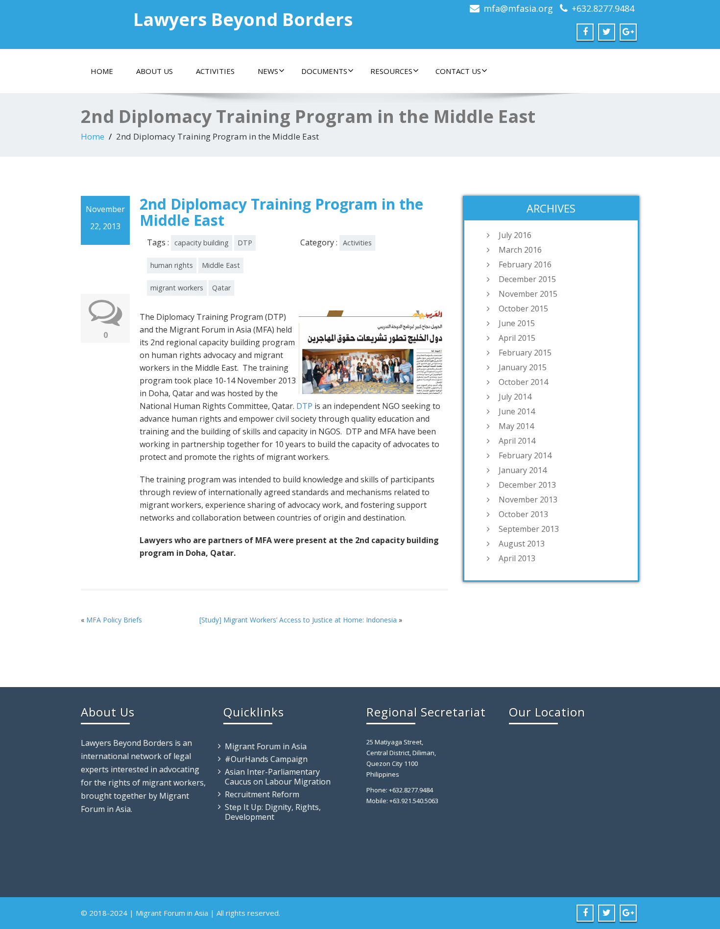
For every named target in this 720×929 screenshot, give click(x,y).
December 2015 (527, 279)
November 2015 (528, 294)
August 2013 (522, 543)
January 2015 (523, 367)
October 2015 (523, 308)
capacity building (201, 242)
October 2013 (523, 514)
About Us (154, 71)
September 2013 (529, 529)
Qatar (221, 287)
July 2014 (515, 397)
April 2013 (517, 558)
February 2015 (525, 352)
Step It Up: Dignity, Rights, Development (273, 812)
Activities (215, 71)
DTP (245, 242)
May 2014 (516, 426)
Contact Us (458, 71)
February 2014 (525, 455)
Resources (391, 71)
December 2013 (527, 485)
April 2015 (517, 338)
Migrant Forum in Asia (266, 746)
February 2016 (525, 264)
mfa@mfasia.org (518, 8)
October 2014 (523, 382)
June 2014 (517, 411)
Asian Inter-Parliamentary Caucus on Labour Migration (278, 776)
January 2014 (523, 470)
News (268, 71)
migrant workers (176, 287)
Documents (324, 71)
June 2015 (517, 323)
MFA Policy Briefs (114, 619)
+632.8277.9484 (603, 8)
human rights (171, 265)
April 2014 (517, 441)
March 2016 (520, 250)
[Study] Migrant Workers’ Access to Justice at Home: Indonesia (298, 619)
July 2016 (515, 235)
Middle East (221, 265)
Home (102, 71)
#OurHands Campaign (266, 759)
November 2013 (528, 499)
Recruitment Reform (262, 794)
